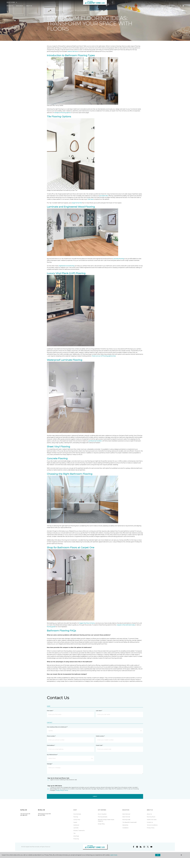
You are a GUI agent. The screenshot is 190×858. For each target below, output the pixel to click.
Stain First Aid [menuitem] (126, 816)
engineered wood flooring (66, 265)
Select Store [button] (11, 2)
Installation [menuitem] (125, 827)
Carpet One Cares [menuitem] (151, 819)
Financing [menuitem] (76, 838)
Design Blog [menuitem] (101, 824)
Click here (90, 199)
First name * (50, 710)
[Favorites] (180, 5)
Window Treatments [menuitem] (79, 830)
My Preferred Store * (52, 754)
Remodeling (69, 10)
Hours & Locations (152, 5)
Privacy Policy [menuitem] (150, 827)
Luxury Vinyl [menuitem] (76, 819)
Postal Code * (99, 745)
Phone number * (51, 736)
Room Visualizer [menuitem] (102, 814)
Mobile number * (100, 736)
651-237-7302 (41, 815)
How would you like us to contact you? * (57, 726)
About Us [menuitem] (149, 814)
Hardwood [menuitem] (76, 825)
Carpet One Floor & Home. (33, 846)
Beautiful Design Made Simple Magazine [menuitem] (106, 820)
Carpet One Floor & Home (87, 623)
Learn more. (113, 855)
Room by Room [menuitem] (151, 816)
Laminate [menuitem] (75, 827)
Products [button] (10, 5)
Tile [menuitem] (74, 833)
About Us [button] (29, 5)
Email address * (51, 745)
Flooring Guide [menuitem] (126, 819)
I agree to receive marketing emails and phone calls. (63, 779)
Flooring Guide (59, 10)
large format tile (77, 203)
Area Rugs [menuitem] (76, 836)
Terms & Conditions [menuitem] (152, 825)
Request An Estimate (167, 5)
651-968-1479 (23, 815)
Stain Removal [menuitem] (126, 814)
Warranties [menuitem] (125, 825)
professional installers (95, 441)
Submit (95, 796)
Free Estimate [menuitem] (77, 814)
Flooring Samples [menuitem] (102, 816)
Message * (49, 763)
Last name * (99, 710)
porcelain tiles (104, 195)
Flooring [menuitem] (75, 816)
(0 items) (183, 5)
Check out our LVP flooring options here (104, 356)
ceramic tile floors (72, 51)
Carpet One (50, 10)
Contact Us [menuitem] (150, 822)
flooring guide (51, 626)
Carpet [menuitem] (75, 822)
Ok (158, 855)
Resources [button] (19, 5)
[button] (177, 5)
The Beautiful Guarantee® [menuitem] (129, 822)
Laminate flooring (118, 258)
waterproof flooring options (62, 112)
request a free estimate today (126, 625)
